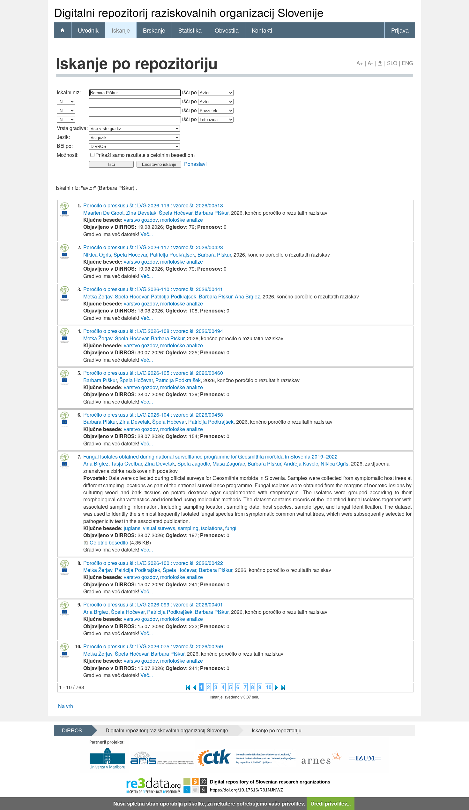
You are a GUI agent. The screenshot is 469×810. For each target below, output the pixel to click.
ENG (407, 63)
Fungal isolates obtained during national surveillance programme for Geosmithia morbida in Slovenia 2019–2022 (210, 456)
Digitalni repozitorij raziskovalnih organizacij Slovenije (167, 730)
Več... (146, 234)
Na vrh (65, 706)
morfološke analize (181, 219)
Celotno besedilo (109, 542)
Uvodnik (88, 30)
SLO (392, 63)
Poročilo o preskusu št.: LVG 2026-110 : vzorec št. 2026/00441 (153, 289)
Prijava (400, 30)
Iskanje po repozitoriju (277, 730)
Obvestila (227, 30)
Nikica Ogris (97, 254)
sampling (188, 528)
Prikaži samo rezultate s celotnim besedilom (145, 154)
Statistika (190, 30)
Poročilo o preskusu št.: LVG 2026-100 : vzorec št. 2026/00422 (153, 563)
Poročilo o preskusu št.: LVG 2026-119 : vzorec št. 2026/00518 (153, 205)
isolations (212, 528)
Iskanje (121, 30)
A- (370, 63)
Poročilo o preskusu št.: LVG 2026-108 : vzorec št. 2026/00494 (153, 331)
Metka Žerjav (97, 296)
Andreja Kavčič (301, 463)
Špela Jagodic (193, 463)
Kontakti (262, 30)
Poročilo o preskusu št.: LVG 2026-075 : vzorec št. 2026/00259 (153, 646)
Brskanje (154, 30)
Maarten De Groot (103, 212)
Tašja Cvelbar (126, 463)
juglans (132, 528)
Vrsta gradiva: (72, 128)
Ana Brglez (247, 296)
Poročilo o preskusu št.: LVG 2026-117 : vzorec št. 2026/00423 (153, 247)
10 (269, 687)
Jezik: (63, 137)
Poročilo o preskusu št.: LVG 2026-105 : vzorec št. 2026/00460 (153, 372)
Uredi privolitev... (330, 803)
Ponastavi (195, 163)
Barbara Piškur (211, 212)
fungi (230, 528)
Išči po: (65, 146)
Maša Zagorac (228, 463)
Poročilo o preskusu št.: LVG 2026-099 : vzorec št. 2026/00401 (153, 604)
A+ (359, 63)
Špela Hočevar (175, 212)
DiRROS (72, 730)
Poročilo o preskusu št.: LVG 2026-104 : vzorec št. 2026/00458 (153, 414)
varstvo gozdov (141, 219)
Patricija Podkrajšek (172, 254)
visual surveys (159, 528)
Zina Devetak (141, 212)
